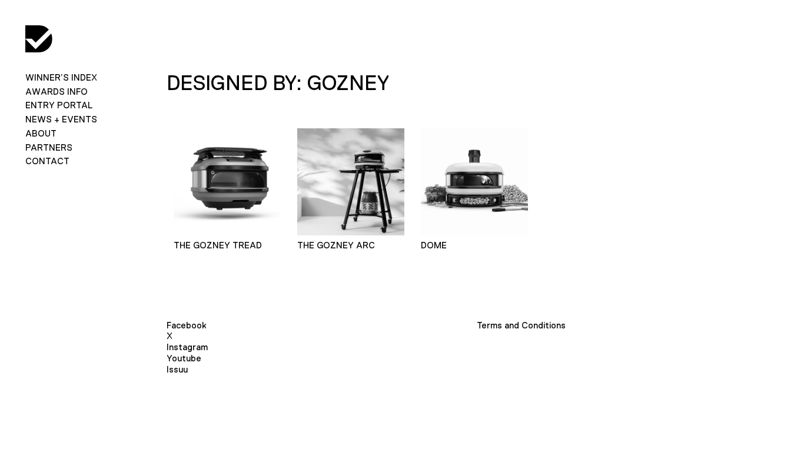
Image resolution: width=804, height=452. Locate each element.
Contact (47, 161)
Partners (48, 147)
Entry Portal (58, 105)
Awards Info (56, 92)
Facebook (187, 325)
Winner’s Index (61, 77)
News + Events (61, 119)
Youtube (184, 358)
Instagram (187, 347)
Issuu (177, 369)
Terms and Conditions (521, 325)
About (41, 133)
